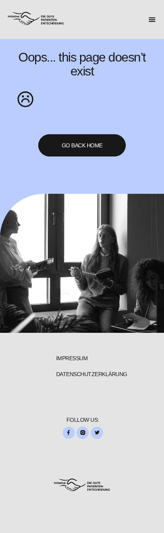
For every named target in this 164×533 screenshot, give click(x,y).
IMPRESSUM (72, 358)
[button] (152, 19)
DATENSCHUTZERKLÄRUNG (91, 374)
